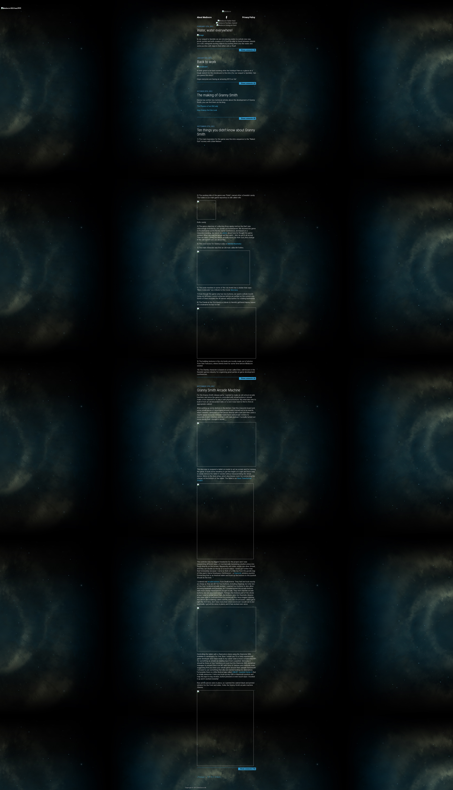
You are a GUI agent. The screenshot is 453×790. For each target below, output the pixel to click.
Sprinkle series (260, 3)
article (224, 233)
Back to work (206, 62)
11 (213, 777)
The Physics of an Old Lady (207, 106)
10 (211, 777)
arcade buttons (214, 582)
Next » (219, 777)
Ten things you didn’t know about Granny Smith (226, 132)
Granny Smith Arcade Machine (218, 390)
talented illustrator (234, 244)
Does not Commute (221, 3)
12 (215, 777)
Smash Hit (235, 3)
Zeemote (237, 573)
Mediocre (188, 3)
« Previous (200, 777)
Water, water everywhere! (215, 30)
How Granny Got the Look (207, 110)
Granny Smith (247, 3)
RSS (19, 8)
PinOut (197, 3)
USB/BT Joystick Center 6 (242, 672)
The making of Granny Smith (217, 95)
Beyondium (206, 3)
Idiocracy (234, 290)
